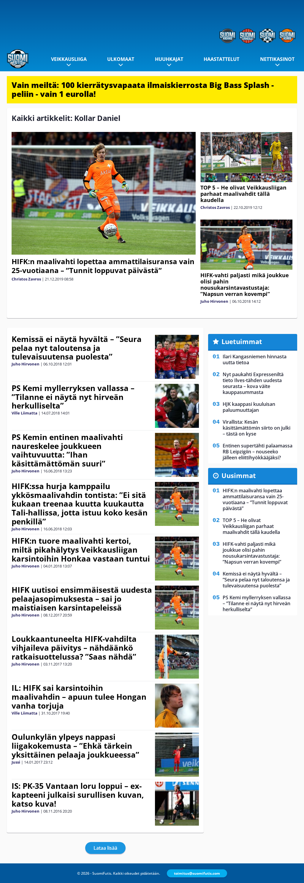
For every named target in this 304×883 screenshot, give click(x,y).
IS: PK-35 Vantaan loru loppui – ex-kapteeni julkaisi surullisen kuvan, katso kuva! (78, 794)
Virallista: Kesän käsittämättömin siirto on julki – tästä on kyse (256, 428)
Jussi (16, 762)
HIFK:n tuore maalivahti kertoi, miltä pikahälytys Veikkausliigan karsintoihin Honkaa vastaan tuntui (81, 549)
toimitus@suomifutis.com (197, 873)
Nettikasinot (277, 59)
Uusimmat (238, 475)
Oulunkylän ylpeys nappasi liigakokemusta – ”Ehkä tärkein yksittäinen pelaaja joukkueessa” (75, 745)
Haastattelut (221, 59)
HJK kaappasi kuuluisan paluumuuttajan (249, 407)
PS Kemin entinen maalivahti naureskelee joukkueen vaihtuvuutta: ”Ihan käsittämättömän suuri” (67, 450)
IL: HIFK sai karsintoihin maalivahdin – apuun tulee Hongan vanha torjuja (79, 696)
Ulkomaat (120, 59)
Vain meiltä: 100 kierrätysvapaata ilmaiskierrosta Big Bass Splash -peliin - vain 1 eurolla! (143, 89)
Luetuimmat (241, 341)
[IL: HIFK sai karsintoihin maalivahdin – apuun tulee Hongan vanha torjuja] (177, 706)
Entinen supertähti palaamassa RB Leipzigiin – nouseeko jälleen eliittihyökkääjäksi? (257, 451)
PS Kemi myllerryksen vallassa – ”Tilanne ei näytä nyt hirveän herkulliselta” (73, 397)
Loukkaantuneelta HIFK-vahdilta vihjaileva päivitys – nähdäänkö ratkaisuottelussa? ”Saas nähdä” (74, 647)
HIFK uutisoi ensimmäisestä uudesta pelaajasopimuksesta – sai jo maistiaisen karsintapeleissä (82, 598)
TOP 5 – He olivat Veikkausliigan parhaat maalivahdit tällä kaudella (243, 194)
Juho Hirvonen (214, 301)
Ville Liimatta (24, 413)
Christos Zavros (26, 279)
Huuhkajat (169, 59)
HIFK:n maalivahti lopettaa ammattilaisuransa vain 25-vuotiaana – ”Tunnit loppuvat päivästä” (103, 265)
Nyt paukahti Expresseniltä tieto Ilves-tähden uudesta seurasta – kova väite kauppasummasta (253, 383)
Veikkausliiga (69, 59)
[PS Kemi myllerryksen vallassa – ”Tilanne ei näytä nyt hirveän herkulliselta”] (177, 406)
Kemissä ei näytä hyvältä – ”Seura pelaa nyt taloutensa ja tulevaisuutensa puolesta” (77, 348)
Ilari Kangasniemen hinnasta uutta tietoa (254, 359)
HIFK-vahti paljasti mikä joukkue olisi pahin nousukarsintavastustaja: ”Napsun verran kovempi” (244, 284)
